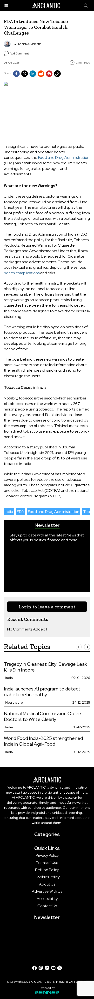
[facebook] (16, 73)
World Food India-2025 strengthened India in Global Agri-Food (43, 741)
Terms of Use (47, 862)
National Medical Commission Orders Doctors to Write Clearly (43, 716)
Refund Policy (47, 870)
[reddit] (41, 73)
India (9, 511)
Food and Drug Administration (63, 157)
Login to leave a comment (47, 607)
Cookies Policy (47, 877)
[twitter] (24, 73)
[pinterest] (49, 73)
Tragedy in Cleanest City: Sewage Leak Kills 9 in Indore (45, 667)
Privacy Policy (47, 855)
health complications (22, 272)
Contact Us (47, 906)
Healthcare (14, 702)
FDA (20, 511)
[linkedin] (32, 73)
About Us (47, 884)
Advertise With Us (47, 891)
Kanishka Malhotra (29, 44)
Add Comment (19, 53)
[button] (79, 647)
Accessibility (47, 898)
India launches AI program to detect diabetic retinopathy (42, 691)
